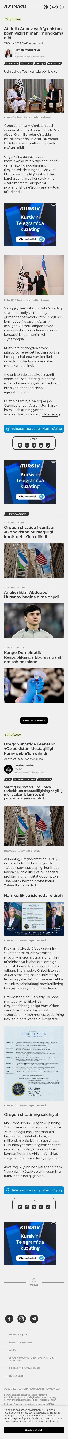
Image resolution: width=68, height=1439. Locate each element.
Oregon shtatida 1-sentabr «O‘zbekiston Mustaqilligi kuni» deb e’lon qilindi (29, 532)
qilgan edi (36, 1176)
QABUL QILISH (34, 1429)
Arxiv (12, 1350)
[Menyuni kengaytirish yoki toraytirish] (61, 7)
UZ (53, 7)
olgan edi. (50, 414)
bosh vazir (26, 64)
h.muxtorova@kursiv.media (29, 56)
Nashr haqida (18, 1334)
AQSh (8, 779)
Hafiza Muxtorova (27, 49)
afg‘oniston (12, 64)
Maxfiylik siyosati (20, 1342)
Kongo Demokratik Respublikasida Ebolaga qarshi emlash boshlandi (34, 657)
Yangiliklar (13, 19)
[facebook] (9, 1319)
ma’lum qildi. (14, 148)
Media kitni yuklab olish (24, 1368)
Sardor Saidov (24, 765)
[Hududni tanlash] (45, 7)
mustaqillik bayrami (24, 779)
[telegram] (34, 1319)
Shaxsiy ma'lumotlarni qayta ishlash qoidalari (32, 1359)
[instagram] (21, 1319)
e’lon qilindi (26, 872)
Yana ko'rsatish (34, 720)
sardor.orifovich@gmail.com (29, 772)
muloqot (40, 64)
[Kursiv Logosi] (15, 6)
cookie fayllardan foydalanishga (22, 1421)
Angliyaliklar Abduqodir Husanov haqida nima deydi (31, 594)
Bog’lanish (16, 1376)
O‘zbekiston (54, 64)
